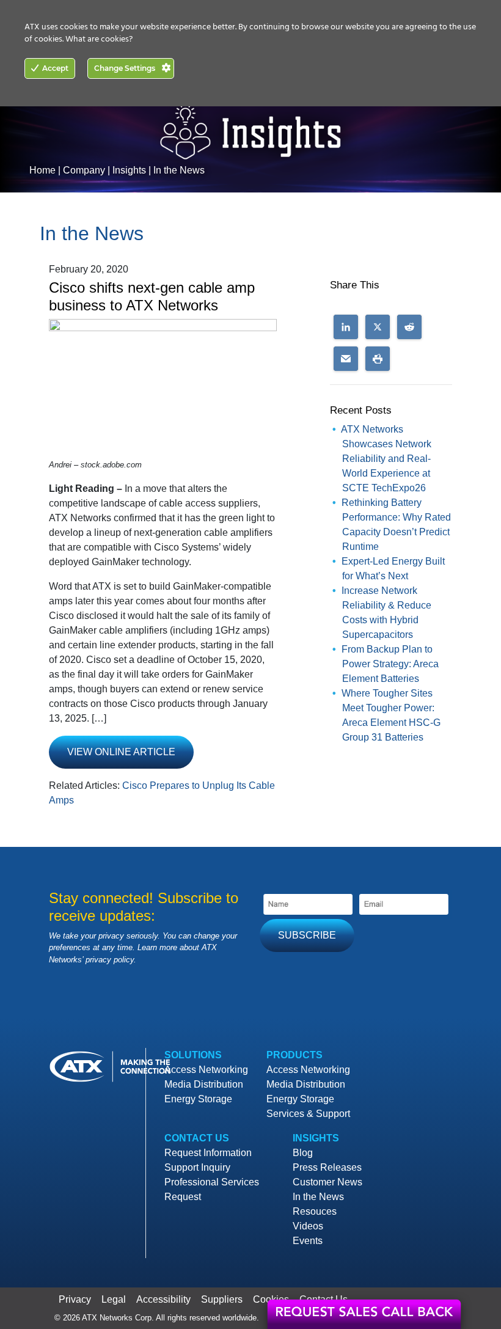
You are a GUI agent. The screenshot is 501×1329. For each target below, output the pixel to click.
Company (84, 170)
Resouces (315, 1211)
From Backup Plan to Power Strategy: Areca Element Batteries (390, 664)
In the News (179, 170)
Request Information (208, 1153)
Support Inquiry (197, 1167)
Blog (303, 1153)
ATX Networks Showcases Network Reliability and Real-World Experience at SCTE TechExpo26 (386, 458)
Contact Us (196, 1138)
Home (42, 170)
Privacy (75, 1299)
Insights (129, 170)
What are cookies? (99, 39)
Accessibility (163, 1299)
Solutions (193, 1055)
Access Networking (206, 1069)
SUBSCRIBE (307, 935)
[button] (346, 327)
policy (124, 959)
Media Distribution (203, 1084)
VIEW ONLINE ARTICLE (121, 752)
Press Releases (327, 1167)
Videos (308, 1226)
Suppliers (222, 1299)
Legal (113, 1299)
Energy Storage (198, 1099)
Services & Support (308, 1113)
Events (308, 1241)
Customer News (327, 1182)
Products (294, 1055)
